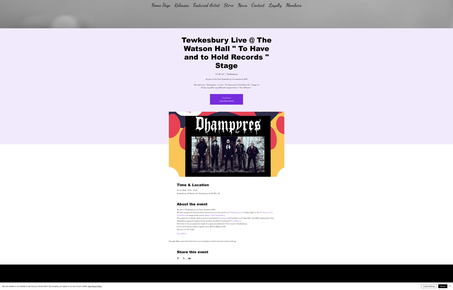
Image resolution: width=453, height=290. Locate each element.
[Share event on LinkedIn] (189, 258)
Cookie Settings (429, 286)
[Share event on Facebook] (178, 258)
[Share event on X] (184, 258)
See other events (227, 101)
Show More (181, 233)
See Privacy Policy (95, 286)
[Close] (450, 286)
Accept (442, 286)
